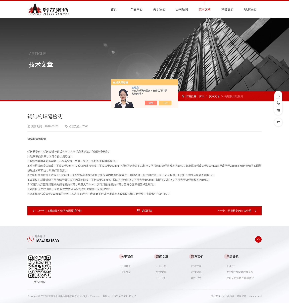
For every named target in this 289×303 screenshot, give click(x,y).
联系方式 (196, 266)
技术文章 (205, 9)
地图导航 (196, 277)
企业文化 (126, 272)
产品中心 (136, 9)
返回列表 (147, 210)
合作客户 (161, 277)
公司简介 (126, 266)
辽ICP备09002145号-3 (124, 296)
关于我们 (159, 9)
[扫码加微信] (278, 111)
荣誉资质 (227, 9)
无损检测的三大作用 (239, 210)
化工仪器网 (229, 296)
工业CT (230, 266)
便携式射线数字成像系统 (240, 277)
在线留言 (196, 272)
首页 (114, 9)
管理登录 (241, 296)
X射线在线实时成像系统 (239, 272)
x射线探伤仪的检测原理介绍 (65, 210)
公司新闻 (182, 9)
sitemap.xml (255, 296)
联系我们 (250, 9)
